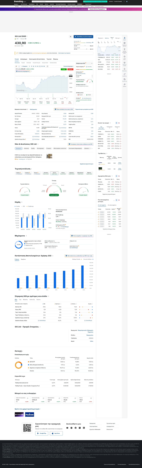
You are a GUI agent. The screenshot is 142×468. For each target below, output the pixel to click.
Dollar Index (100, 66)
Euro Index (100, 69)
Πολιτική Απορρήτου (122, 464)
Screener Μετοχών (25, 6)
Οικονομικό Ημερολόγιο (61, 4)
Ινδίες (91, 341)
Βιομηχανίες (90, 335)
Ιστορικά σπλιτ (45, 62)
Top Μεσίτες (102, 153)
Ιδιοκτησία (29, 62)
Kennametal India (35, 397)
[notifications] (124, 1)
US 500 (99, 62)
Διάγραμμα (23, 59)
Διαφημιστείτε (110, 426)
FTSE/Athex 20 (101, 57)
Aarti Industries (51, 397)
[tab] (19, 173)
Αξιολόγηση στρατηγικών (64, 53)
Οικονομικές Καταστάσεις (37, 59)
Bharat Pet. (66, 397)
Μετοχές (118, 38)
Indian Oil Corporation (20, 397)
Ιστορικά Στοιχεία (36, 62)
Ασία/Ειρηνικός (86, 6)
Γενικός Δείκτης (101, 55)
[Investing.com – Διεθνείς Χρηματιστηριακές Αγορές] (20, 1)
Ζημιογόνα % (117, 127)
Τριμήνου (23, 259)
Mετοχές (17, 6)
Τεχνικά (49, 59)
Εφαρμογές (92, 423)
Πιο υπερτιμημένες (112, 205)
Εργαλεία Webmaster (95, 429)
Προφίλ (23, 62)
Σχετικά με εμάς (111, 423)
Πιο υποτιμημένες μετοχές (103, 200)
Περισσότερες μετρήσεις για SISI (84, 109)
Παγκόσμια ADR (56, 6)
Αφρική (92, 6)
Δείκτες (107, 38)
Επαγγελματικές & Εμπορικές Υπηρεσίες (85, 331)
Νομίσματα (100, 38)
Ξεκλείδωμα (89, 42)
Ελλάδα (31, 6)
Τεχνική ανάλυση (22, 169)
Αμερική (69, 6)
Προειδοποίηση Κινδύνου (134, 464)
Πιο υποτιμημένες (102, 205)
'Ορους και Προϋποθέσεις (109, 464)
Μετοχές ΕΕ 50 (101, 64)
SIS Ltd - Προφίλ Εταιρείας (27, 327)
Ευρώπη (73, 6)
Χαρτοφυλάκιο (93, 426)
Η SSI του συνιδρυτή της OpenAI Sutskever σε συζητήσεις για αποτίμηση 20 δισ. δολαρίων (28, 156)
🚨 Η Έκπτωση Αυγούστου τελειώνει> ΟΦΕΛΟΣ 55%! (95, 1)
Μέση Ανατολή (79, 6)
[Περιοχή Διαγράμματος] (19, 66)
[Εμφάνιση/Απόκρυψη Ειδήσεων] (47, 66)
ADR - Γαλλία (63, 6)
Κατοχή (18, 351)
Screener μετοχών (71, 4)
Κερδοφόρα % (109, 127)
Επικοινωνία (110, 429)
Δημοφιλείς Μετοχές (104, 176)
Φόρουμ (55, 59)
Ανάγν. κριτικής (119, 163)
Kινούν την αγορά (103, 123)
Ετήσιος (17, 259)
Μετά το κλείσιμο (43, 6)
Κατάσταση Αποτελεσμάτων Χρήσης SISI (33, 256)
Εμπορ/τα (112, 38)
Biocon (81, 397)
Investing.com (22, 159)
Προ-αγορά (36, 6)
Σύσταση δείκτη (53, 62)
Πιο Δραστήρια (101, 127)
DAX (99, 59)
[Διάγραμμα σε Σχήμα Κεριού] (16, 66)
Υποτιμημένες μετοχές (99, 6)
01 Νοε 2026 (63, 131)
